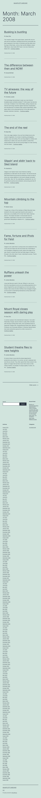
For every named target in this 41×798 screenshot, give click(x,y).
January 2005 (6, 638)
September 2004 (6, 646)
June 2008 (5, 563)
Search (4, 401)
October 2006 (6, 600)
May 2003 (5, 675)
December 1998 (6, 772)
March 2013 (5, 458)
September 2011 (6, 491)
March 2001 (5, 723)
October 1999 (6, 754)
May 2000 (5, 741)
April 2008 (5, 567)
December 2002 (6, 684)
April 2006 (5, 611)
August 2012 (5, 471)
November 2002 (6, 686)
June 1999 (5, 761)
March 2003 (5, 679)
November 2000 (6, 730)
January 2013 (6, 462)
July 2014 (5, 429)
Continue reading (15, 48)
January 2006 (6, 616)
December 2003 (6, 662)
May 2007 (5, 587)
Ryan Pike (8, 36)
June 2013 (5, 453)
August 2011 (5, 493)
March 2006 (5, 613)
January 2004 (6, 660)
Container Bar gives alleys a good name (33, 410)
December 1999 (6, 750)
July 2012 (5, 473)
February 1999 (6, 769)
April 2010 (5, 523)
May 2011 (5, 499)
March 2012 (5, 480)
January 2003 (6, 682)
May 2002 (5, 697)
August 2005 (5, 625)
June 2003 (5, 673)
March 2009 (5, 546)
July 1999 (5, 759)
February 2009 (6, 548)
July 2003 (5, 671)
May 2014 (5, 433)
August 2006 (5, 603)
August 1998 (5, 780)
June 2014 (5, 431)
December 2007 (6, 574)
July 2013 (5, 451)
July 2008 (5, 561)
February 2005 (6, 636)
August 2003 (5, 669)
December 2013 (6, 442)
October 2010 (6, 512)
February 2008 (6, 570)
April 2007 (5, 589)
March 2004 (5, 657)
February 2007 (6, 592)
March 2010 (5, 524)
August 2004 (5, 647)
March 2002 (5, 701)
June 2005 (5, 629)
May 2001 (5, 719)
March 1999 (5, 767)
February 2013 (6, 460)
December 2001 (6, 706)
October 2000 (6, 732)
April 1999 (5, 765)
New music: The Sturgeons (32, 416)
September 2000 (6, 734)
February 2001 (6, 725)
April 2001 (5, 721)
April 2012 (5, 479)
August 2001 (5, 714)
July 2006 (5, 605)
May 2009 (5, 543)
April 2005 (5, 633)
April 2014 (5, 434)
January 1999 (6, 770)
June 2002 (5, 695)
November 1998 (6, 774)
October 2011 (6, 490)
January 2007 (6, 594)
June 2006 (5, 607)
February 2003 (6, 680)
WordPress (14, 792)
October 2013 (6, 445)
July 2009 (5, 539)
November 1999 (6, 752)
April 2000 (5, 743)
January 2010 (6, 528)
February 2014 (6, 438)
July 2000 (5, 737)
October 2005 (6, 622)
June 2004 (5, 651)
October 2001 (6, 710)
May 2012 (5, 477)
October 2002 (6, 688)
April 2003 (5, 677)
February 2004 (6, 658)
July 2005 (5, 627)
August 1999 (5, 758)
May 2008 (5, 565)
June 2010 (5, 519)
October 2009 (6, 534)
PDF (4, 790)
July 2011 (5, 495)
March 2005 (5, 635)
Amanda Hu (9, 168)
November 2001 (6, 708)
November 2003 (6, 664)
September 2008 (6, 557)
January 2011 (6, 506)
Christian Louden (10, 96)
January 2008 (6, 572)
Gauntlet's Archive (20, 3)
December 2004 (6, 640)
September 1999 (6, 756)
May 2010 (5, 521)
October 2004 (6, 644)
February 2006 (6, 614)
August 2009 (5, 537)
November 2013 (6, 444)
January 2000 (6, 748)
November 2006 (6, 598)
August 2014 (5, 427)
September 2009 (6, 535)
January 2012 (6, 484)
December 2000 (6, 728)
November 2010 (6, 510)
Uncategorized (32, 427)
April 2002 (5, 699)
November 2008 (6, 554)
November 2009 (6, 532)
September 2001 (6, 712)
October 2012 (6, 467)
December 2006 (6, 596)
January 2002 (6, 704)
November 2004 (6, 642)
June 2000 (5, 739)
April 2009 (5, 545)
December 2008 (6, 552)
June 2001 (5, 717)
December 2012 (6, 464)
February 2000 (6, 747)
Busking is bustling (15, 32)
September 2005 (6, 624)
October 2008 (6, 556)
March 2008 (5, 568)
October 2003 (6, 666)
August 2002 (5, 691)
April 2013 (5, 456)
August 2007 (5, 581)
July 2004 (5, 649)
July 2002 (5, 693)
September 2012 (6, 469)
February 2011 (6, 504)
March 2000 (5, 745)
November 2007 (6, 576)
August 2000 (5, 736)
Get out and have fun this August (33, 413)
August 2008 (5, 559)
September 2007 (6, 579)
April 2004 (5, 655)
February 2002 (6, 702)
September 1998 (6, 778)
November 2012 (6, 466)
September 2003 (6, 668)
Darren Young (9, 206)
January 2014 (6, 440)
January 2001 (6, 726)
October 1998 (6, 776)
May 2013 (5, 455)
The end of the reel (15, 127)
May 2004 (5, 653)
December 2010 (6, 508)
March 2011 (5, 502)
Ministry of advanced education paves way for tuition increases (33, 406)
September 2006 (6, 602)
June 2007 (5, 585)
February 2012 (6, 482)
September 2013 (6, 447)
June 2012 (5, 475)
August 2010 (5, 515)
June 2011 (5, 497)
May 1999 (5, 763)
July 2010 (5, 517)
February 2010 (6, 526)
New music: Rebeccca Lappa (33, 419)
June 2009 (5, 541)
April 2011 (5, 501)
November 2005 (6, 620)
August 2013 (5, 449)
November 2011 (6, 488)
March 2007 (5, 591)
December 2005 (6, 618)
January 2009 (6, 550)
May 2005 (5, 631)
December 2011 (6, 486)
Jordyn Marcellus (10, 243)
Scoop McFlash (10, 72)
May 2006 (5, 609)
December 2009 (6, 530)
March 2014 (5, 436)
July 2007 (5, 583)
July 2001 (5, 715)
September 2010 (6, 513)
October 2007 (6, 578)
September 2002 (6, 690)
